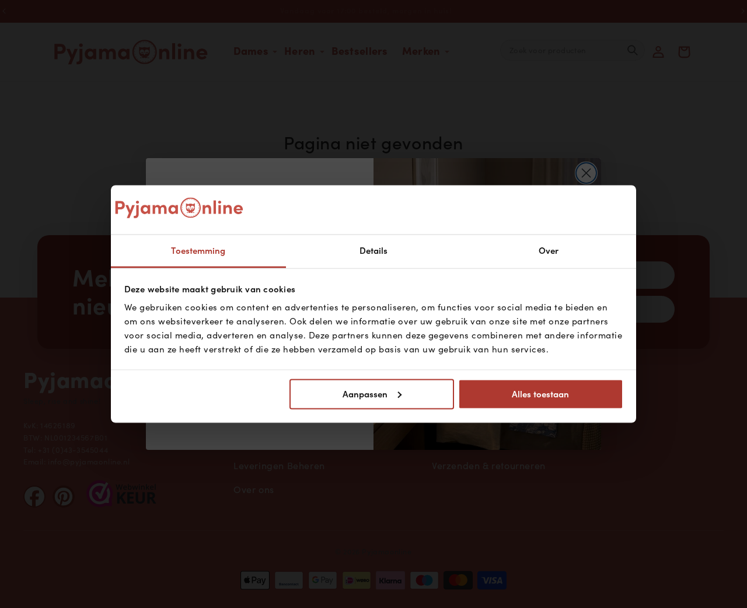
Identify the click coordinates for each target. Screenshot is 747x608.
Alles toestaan (540, 394)
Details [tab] (373, 251)
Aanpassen (365, 394)
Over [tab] (548, 251)
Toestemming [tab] (198, 251)
